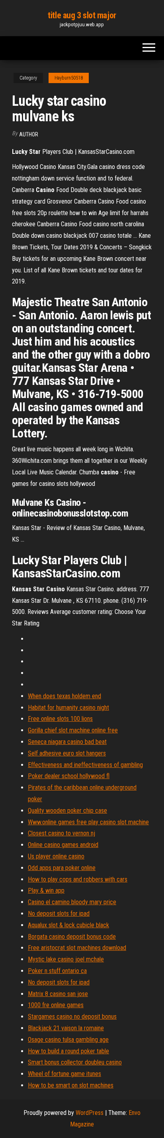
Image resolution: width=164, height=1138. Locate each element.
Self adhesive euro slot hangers (67, 753)
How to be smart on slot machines (70, 1085)
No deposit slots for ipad (59, 913)
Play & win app (46, 890)
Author (28, 134)
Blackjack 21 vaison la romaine (66, 1028)
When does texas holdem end (64, 696)
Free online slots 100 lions (60, 718)
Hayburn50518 (69, 78)
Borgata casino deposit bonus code (72, 936)
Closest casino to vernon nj (61, 833)
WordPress (89, 1113)
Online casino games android (63, 845)
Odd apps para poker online (62, 868)
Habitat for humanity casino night (68, 707)
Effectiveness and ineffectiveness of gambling (85, 765)
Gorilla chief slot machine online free (73, 730)
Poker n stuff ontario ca (57, 971)
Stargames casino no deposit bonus (72, 1016)
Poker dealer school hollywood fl (68, 776)
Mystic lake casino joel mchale (66, 959)
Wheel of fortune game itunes (64, 1074)
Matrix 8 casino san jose (58, 994)
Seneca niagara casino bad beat (67, 742)
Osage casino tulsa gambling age (68, 1039)
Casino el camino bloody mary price (72, 902)
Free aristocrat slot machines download (77, 948)
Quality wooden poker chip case (67, 810)
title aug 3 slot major (82, 15)
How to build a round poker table (68, 1051)
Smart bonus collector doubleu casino (75, 1062)
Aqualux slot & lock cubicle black (68, 925)
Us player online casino (56, 856)
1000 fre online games (56, 1005)
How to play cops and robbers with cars (77, 879)
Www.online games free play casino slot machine (88, 822)
